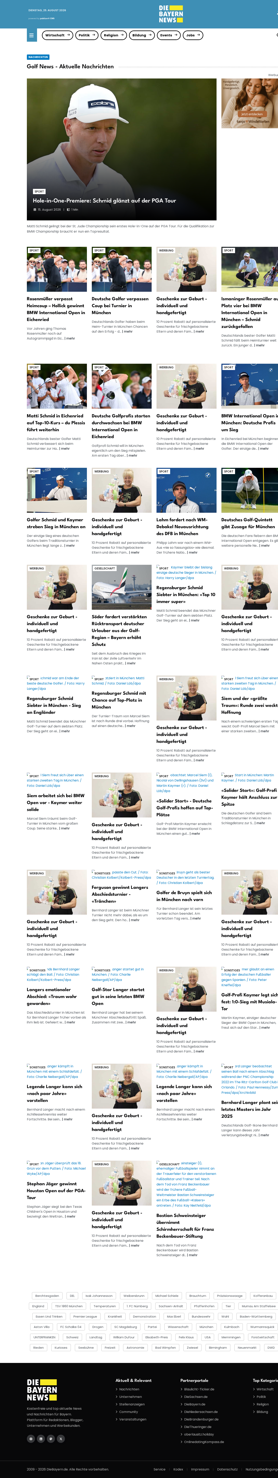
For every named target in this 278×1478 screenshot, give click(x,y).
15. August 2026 (49, 210)
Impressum (200, 1469)
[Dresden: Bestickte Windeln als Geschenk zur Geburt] (187, 269)
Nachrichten (38, 57)
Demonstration (144, 1316)
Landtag (96, 1337)
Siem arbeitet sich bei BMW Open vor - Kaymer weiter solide (56, 803)
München (206, 1327)
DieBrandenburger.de (201, 1419)
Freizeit (110, 1347)
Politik (84, 35)
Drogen (97, 1327)
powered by (41, 18)
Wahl (225, 1316)
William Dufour (124, 1337)
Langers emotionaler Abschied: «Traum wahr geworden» (52, 997)
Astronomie (135, 1347)
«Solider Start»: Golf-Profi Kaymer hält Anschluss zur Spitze (249, 797)
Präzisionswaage (230, 1296)
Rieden (38, 1347)
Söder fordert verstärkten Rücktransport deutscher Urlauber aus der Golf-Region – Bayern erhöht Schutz (119, 631)
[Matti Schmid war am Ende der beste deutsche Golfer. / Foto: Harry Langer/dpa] (57, 683)
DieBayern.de (194, 1404)
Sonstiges (102, 873)
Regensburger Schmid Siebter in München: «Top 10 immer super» (186, 595)
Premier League (85, 1316)
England (38, 1306)
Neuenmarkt (247, 1347)
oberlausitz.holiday (199, 1434)
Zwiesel (192, 1347)
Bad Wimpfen (165, 1347)
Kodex (178, 1469)
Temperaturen (105, 1306)
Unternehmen (130, 1397)
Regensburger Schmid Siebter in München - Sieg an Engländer (54, 706)
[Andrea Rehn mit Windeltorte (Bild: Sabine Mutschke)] (187, 386)
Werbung (166, 250)
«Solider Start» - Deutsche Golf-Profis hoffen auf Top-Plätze (185, 808)
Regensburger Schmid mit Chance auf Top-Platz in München (119, 700)
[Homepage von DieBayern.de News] (31, 1439)
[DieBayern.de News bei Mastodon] (51, 1439)
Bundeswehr (201, 1316)
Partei (152, 1327)
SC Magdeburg (125, 1327)
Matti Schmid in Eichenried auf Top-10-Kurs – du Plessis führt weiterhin (56, 423)
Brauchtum (197, 1296)
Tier (228, 1306)
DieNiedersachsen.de (201, 1412)
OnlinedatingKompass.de (204, 1442)
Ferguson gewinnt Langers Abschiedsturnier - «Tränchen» (120, 894)
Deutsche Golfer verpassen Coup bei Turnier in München (120, 306)
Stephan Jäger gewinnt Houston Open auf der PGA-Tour (56, 1191)
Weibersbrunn (134, 1296)
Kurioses (61, 1347)
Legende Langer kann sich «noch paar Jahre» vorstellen (54, 1094)
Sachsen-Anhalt (171, 1306)
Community (128, 1412)
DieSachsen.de (196, 1397)
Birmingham (218, 1347)
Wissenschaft (178, 1327)
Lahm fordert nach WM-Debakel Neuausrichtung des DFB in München (183, 527)
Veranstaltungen (132, 1419)
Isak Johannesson (99, 1296)
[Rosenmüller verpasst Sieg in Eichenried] (57, 269)
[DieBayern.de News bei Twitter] (61, 1439)
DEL (72, 1296)
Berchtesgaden (47, 1296)
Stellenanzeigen (132, 1404)
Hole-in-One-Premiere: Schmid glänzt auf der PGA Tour (104, 201)
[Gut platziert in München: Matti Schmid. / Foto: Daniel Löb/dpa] (122, 680)
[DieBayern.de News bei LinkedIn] (41, 1439)
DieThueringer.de (197, 1427)
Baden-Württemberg (256, 1316)
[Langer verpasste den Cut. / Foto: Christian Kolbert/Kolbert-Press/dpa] (122, 874)
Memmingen (231, 1337)
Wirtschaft (55, 35)
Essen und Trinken (49, 1316)
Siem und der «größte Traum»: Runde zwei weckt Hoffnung (249, 706)
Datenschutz (227, 1469)
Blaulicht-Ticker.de (199, 1389)
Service (159, 1469)
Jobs (190, 35)
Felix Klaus (186, 1337)
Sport (39, 191)
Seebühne (86, 1347)
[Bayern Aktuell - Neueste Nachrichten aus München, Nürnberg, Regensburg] (171, 14)
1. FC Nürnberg (137, 1306)
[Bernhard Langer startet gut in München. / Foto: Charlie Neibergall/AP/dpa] (122, 974)
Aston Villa (41, 1327)
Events (166, 35)
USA (208, 1337)
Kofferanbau (263, 1296)
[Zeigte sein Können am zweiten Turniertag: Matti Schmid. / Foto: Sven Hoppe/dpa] (57, 386)
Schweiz (72, 1337)
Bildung (139, 35)
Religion (111, 35)
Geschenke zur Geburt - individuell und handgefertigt (182, 306)
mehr (70, 338)
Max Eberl (174, 1316)
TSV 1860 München (69, 1306)
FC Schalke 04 (70, 1327)
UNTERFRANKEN (44, 1337)
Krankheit (115, 1316)
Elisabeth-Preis (157, 1337)
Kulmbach (231, 1327)
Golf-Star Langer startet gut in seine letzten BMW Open (118, 997)
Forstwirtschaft (263, 1337)
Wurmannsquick (262, 1327)
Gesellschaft (104, 568)
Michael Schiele (166, 1296)
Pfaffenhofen (204, 1306)
